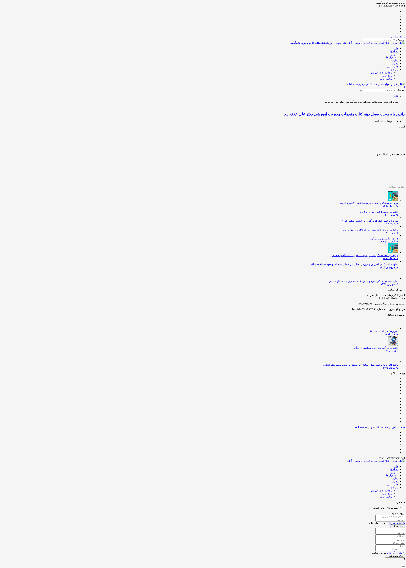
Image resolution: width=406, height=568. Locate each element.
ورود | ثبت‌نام (398, 36)
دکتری (395, 63)
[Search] (361, 40)
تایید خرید (387, 75)
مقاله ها (394, 51)
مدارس (394, 60)
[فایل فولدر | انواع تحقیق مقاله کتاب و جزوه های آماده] (376, 84)
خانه (396, 48)
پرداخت (394, 69)
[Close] (403, 566)
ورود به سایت (397, 526)
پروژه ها (394, 54)
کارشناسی (392, 66)
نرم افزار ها (392, 57)
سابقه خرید (386, 78)
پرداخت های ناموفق (381, 72)
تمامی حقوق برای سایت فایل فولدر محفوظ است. (379, 427)
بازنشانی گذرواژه (396, 523)
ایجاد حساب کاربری (394, 556)
